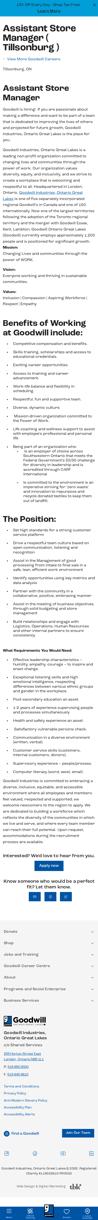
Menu (9, 1217)
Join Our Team (78, 1133)
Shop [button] (9, 943)
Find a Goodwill (25, 1134)
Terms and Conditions (21, 1086)
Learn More (49, 11)
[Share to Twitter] (66, 896)
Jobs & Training (30, 1217)
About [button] (10, 977)
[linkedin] (91, 1153)
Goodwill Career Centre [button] (27, 966)
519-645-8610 (17, 1074)
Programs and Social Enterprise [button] (35, 989)
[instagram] (7, 1153)
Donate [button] (10, 932)
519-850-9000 (18, 1067)
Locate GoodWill (87, 1217)
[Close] (94, 5)
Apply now (49, 866)
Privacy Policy (15, 1093)
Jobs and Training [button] (21, 955)
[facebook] (35, 1153)
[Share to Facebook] (50, 896)
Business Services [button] (21, 1001)
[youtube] (63, 1153)
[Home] (25, 1023)
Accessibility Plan (18, 1107)
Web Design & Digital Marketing (41, 1187)
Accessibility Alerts (19, 1114)
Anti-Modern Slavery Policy (25, 1100)
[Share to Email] (35, 896)
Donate (67, 1217)
